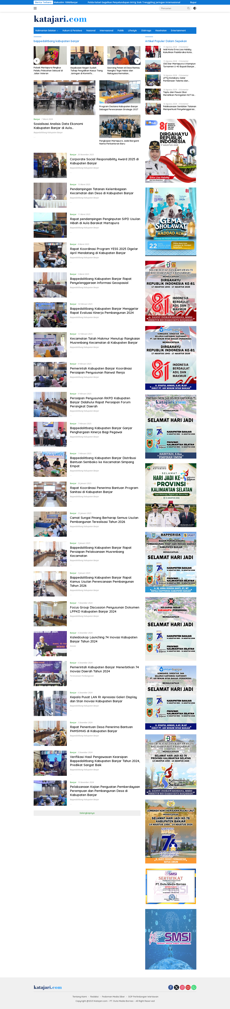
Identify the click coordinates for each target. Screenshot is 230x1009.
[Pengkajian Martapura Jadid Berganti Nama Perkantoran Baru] (120, 126)
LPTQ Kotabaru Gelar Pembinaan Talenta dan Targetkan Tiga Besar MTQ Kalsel (177, 79)
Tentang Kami (79, 996)
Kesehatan (161, 30)
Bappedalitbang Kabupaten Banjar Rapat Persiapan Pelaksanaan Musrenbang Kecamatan (101, 552)
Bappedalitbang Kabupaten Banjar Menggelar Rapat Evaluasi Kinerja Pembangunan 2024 (104, 311)
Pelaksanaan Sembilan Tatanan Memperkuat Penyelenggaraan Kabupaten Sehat (179, 108)
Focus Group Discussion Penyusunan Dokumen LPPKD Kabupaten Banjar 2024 (104, 609)
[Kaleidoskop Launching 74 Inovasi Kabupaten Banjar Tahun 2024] (50, 643)
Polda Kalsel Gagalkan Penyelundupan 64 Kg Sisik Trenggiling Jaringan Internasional (77, 2)
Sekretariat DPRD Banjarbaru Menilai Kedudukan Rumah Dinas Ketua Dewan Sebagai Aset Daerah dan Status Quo (122, 70)
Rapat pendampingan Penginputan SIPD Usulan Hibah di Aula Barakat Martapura (105, 221)
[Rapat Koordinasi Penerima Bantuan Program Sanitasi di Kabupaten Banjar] (50, 494)
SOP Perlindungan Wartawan (143, 996)
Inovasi (73, 646)
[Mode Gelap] (194, 8)
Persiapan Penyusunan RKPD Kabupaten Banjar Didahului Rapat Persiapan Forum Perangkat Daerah (100, 402)
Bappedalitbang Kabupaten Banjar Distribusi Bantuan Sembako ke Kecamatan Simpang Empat (103, 462)
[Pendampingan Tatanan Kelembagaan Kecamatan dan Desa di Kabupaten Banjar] (50, 195)
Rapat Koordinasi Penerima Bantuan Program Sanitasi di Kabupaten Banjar (104, 490)
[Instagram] (182, 987)
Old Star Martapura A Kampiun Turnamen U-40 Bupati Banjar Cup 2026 (179, 65)
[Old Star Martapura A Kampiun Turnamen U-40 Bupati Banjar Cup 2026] (153, 66)
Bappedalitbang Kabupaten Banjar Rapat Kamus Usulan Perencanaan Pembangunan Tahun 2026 (102, 581)
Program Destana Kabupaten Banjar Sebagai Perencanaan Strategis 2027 (118, 108)
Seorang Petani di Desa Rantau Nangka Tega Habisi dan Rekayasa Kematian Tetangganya (87, 70)
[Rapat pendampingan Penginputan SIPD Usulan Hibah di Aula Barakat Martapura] (50, 225)
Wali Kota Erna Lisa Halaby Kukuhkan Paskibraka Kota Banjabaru (177, 51)
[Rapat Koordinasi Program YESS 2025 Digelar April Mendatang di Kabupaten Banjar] (50, 255)
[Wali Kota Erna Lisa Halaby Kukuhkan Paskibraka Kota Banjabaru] (153, 52)
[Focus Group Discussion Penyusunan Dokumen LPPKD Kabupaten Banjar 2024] (50, 613)
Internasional (106, 30)
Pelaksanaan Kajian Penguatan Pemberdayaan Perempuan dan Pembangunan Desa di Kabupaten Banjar (105, 791)
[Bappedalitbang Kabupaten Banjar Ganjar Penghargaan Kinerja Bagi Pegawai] (50, 434)
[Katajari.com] (60, 19)
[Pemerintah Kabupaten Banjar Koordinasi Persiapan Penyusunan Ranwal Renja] (50, 374)
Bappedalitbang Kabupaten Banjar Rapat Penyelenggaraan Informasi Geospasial (101, 281)
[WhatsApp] (193, 987)
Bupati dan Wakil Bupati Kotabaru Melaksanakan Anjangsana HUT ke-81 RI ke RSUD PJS (181, 2)
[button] (188, 8)
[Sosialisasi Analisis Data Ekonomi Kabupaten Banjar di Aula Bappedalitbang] (64, 97)
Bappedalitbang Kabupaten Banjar (48, 132)
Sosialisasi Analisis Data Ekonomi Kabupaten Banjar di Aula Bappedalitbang (58, 128)
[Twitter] (176, 987)
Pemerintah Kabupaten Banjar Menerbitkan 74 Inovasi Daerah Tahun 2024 (104, 669)
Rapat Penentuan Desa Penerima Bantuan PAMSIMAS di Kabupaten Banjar (101, 729)
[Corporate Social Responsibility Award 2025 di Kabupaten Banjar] (50, 165)
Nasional (90, 30)
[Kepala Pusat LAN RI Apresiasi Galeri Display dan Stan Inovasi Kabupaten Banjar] (50, 703)
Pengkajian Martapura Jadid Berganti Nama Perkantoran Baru (119, 142)
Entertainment (178, 30)
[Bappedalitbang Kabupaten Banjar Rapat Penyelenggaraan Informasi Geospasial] (50, 285)
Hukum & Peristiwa (72, 30)
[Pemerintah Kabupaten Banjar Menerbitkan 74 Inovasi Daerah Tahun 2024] (50, 673)
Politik (121, 30)
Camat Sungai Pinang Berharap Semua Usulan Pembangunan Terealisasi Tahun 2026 (104, 520)
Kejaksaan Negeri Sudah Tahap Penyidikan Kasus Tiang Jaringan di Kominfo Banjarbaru (50, 70)
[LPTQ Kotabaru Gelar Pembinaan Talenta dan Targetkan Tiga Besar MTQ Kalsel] (153, 80)
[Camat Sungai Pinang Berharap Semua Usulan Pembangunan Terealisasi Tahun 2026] (50, 524)
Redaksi (94, 996)
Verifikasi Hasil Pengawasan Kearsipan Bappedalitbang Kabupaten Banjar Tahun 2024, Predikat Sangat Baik (105, 761)
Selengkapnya (87, 813)
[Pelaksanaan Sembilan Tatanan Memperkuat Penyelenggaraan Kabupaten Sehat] (153, 109)
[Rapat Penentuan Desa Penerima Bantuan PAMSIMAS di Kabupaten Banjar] (50, 733)
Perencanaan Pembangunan (82, 676)
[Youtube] (188, 987)
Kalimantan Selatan (46, 30)
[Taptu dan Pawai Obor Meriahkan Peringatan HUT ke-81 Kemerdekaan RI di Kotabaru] (153, 94)
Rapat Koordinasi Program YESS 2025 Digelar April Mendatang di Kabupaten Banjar (104, 251)
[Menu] (36, 8)
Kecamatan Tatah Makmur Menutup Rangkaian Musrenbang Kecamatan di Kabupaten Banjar (105, 340)
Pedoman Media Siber (113, 996)
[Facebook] (170, 987)
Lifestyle (132, 30)
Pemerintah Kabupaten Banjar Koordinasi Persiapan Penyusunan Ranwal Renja (101, 370)
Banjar (37, 119)
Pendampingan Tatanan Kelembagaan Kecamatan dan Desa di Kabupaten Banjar (102, 191)
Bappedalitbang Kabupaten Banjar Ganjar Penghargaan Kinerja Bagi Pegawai (101, 430)
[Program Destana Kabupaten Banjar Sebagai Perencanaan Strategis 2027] (120, 91)
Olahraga (146, 30)
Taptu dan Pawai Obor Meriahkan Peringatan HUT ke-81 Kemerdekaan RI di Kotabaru (179, 93)
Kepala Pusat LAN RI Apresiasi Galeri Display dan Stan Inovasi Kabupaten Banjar (103, 699)
